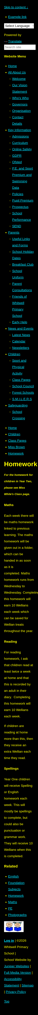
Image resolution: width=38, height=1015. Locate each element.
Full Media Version (17, 972)
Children (14, 434)
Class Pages (17, 440)
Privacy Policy (16, 992)
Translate (15, 41)
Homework (16, 453)
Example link (17, 17)
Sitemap (28, 985)
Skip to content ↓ (16, 7)
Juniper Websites (16, 966)
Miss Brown (16, 447)
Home (12, 428)
